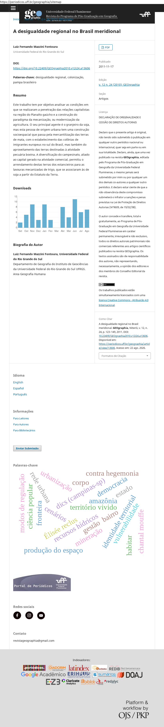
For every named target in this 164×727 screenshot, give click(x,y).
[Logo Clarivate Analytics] (70, 684)
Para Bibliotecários (24, 430)
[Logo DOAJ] (129, 677)
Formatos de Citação (114, 356)
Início (16, 19)
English (18, 382)
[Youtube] (41, 618)
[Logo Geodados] (99, 670)
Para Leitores (21, 418)
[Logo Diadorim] (56, 670)
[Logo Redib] (125, 670)
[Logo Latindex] (79, 670)
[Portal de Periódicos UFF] (42, 590)
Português (20, 394)
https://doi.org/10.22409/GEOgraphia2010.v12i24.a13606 (51, 68)
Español (18, 388)
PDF (107, 47)
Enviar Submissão (27, 448)
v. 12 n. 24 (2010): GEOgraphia (55, 19)
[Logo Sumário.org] (104, 677)
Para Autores (21, 424)
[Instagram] (29, 618)
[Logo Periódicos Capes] (34, 670)
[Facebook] (17, 618)
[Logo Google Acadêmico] (43, 677)
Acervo (29, 19)
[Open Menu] (13, 8)
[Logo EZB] (53, 684)
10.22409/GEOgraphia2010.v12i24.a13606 (123, 336)
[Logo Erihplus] (79, 677)
